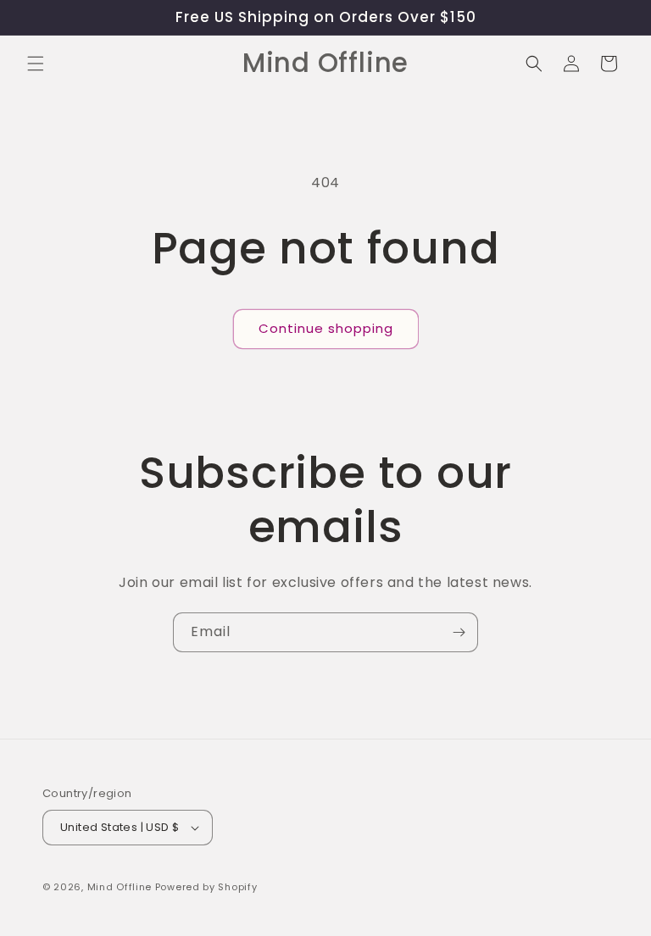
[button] (35, 63)
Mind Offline (119, 887)
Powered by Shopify (206, 887)
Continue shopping (326, 328)
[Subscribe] (458, 632)
